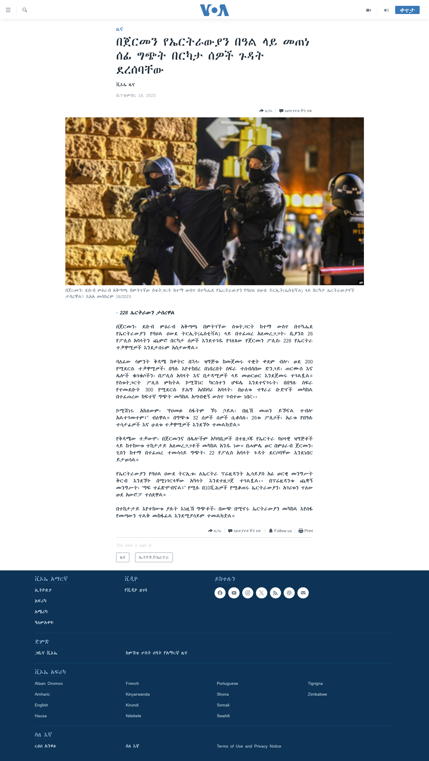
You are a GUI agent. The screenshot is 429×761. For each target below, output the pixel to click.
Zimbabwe (317, 694)
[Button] (266, 110)
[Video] (369, 10)
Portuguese (227, 683)
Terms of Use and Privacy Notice (249, 746)
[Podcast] (289, 592)
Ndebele (133, 715)
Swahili (223, 715)
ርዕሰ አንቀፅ (45, 746)
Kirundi (132, 705)
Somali (223, 705)
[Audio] (386, 10)
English (41, 705)
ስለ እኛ (132, 746)
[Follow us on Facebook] (220, 592)
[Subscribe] (302, 592)
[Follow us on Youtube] (233, 592)
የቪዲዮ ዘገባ (136, 590)
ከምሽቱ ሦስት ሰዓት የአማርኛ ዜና (156, 653)
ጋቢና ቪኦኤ (46, 653)
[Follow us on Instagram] (247, 592)
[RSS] (275, 592)
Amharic (42, 694)
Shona (223, 694)
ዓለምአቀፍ (44, 622)
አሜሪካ (41, 611)
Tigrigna (315, 683)
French (132, 683)
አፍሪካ (40, 601)
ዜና (119, 29)
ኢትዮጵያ (43, 590)
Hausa (41, 715)
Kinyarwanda (138, 694)
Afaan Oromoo (49, 683)
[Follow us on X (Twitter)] (261, 592)
